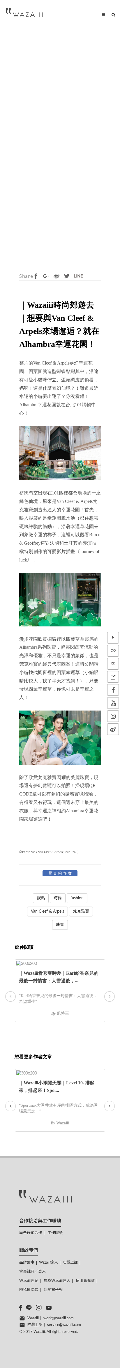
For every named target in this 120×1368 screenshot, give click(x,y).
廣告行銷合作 (30, 1233)
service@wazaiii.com (64, 1325)
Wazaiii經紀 (28, 1281)
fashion (77, 898)
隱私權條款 (28, 1290)
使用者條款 (85, 1281)
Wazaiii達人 (48, 1262)
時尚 (58, 898)
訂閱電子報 (53, 1290)
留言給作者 (60, 873)
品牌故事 (26, 1262)
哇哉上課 (70, 1262)
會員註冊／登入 (32, 1271)
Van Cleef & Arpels (47, 911)
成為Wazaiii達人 (57, 1281)
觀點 (41, 898)
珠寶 (60, 925)
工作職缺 (55, 1233)
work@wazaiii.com (58, 1318)
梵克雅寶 (81, 911)
